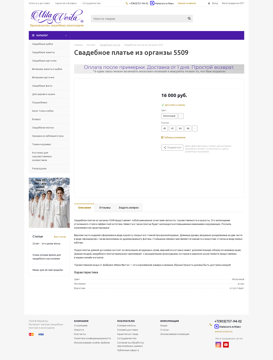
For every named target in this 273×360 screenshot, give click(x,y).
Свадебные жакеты (43, 52)
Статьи (164, 329)
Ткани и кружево (41, 144)
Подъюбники (39, 102)
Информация (169, 321)
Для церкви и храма (43, 94)
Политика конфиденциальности (92, 338)
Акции (163, 325)
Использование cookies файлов (92, 342)
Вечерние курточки (43, 77)
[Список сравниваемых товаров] (203, 21)
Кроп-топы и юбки (42, 110)
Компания (81, 321)
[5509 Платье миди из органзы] (117, 135)
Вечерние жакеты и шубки (47, 69)
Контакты (80, 334)
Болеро (36, 119)
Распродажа (39, 168)
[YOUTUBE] (226, 345)
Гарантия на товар (127, 334)
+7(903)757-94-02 (138, 3)
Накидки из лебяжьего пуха (48, 136)
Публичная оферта (128, 350)
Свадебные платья (43, 127)
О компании (80, 325)
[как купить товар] (159, 72)
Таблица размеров (174, 137)
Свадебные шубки (42, 44)
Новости (79, 329)
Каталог (42, 35)
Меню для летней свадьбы (47, 270)
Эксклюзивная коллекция (174, 334)
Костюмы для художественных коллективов (42, 156)
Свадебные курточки (44, 60)
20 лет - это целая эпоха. (46, 243)
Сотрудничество (126, 338)
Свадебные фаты (42, 85)
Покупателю (126, 321)
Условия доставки (127, 329)
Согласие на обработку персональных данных (130, 344)
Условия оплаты (126, 325)
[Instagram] (218, 345)
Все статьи (60, 236)
